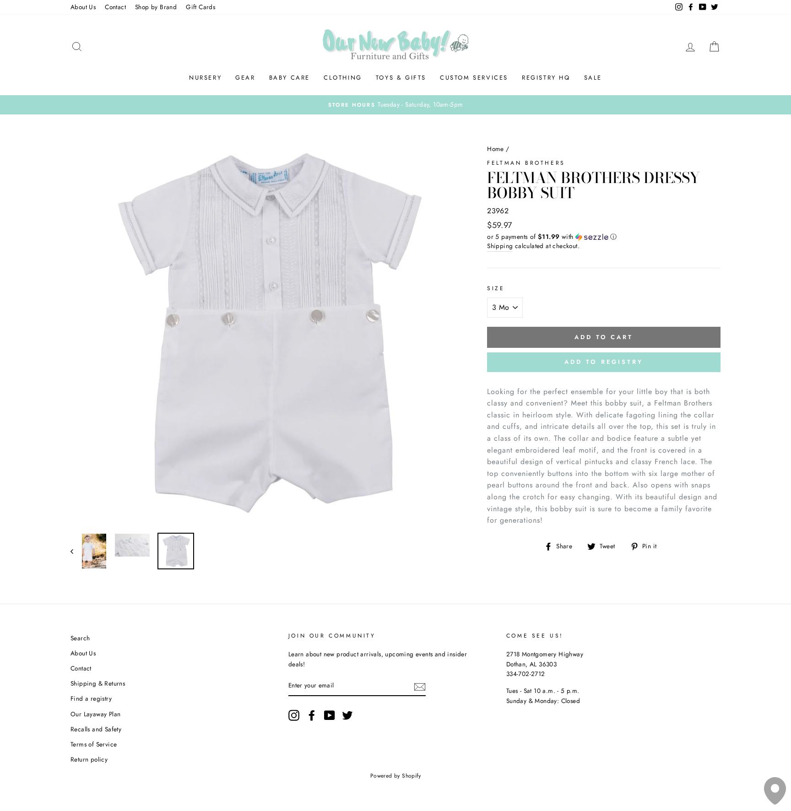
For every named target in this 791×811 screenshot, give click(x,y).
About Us (83, 6)
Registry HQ (546, 77)
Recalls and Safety (95, 729)
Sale (593, 77)
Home (495, 148)
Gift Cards (200, 6)
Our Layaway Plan (95, 714)
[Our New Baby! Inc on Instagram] (293, 715)
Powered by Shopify (395, 776)
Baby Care (289, 77)
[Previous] (76, 551)
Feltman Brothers (526, 163)
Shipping (500, 245)
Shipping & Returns (97, 683)
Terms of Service (93, 744)
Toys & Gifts (401, 77)
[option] (395, 105)
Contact (115, 6)
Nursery (205, 77)
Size (495, 288)
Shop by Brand (156, 6)
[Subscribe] (420, 686)
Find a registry (91, 698)
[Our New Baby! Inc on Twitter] (347, 715)
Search (80, 638)
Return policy (89, 759)
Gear (245, 77)
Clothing (343, 77)
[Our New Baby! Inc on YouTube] (329, 715)
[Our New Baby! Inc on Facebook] (311, 715)
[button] (604, 236)
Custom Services (474, 77)
